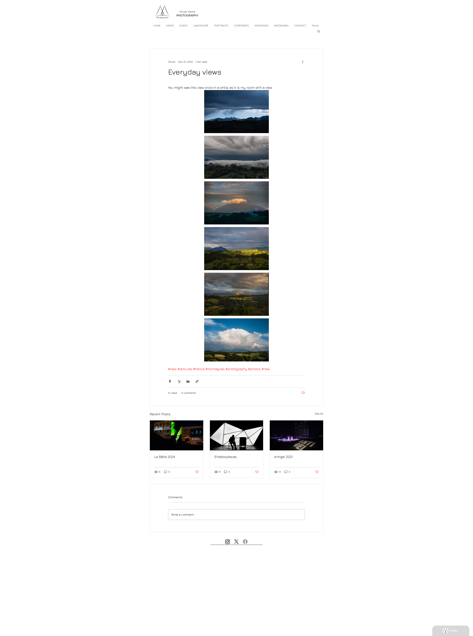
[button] (183, 25)
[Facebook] (245, 542)
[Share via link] (197, 381)
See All (319, 413)
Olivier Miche (187, 11)
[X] (236, 542)
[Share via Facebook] (170, 381)
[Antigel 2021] (296, 435)
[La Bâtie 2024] (176, 435)
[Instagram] (227, 542)
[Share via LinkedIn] (188, 381)
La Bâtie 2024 (164, 457)
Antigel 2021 (283, 457)
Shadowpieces (225, 457)
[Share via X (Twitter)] (179, 381)
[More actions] (302, 61)
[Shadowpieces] (236, 435)
